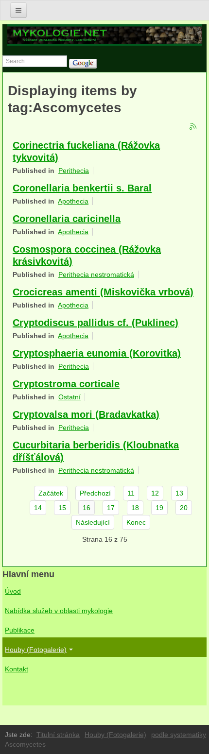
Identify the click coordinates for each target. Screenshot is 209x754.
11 (131, 493)
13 (179, 493)
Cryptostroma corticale (66, 383)
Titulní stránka (58, 734)
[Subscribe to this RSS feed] (193, 127)
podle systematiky (178, 734)
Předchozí (95, 493)
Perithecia (73, 170)
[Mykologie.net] (104, 35)
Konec (136, 522)
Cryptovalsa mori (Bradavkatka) (86, 414)
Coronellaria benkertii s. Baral (82, 188)
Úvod (13, 591)
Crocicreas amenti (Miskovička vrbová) (103, 292)
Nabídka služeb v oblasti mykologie (59, 611)
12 (155, 493)
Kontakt (16, 669)
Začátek (50, 493)
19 (159, 508)
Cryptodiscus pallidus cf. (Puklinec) (95, 322)
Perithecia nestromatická (96, 274)
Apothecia (73, 201)
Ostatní (69, 397)
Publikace (20, 630)
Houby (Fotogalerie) (36, 649)
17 (111, 508)
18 (135, 508)
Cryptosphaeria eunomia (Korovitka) (97, 353)
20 (184, 508)
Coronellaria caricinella (67, 218)
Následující (93, 522)
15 (62, 508)
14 (38, 508)
